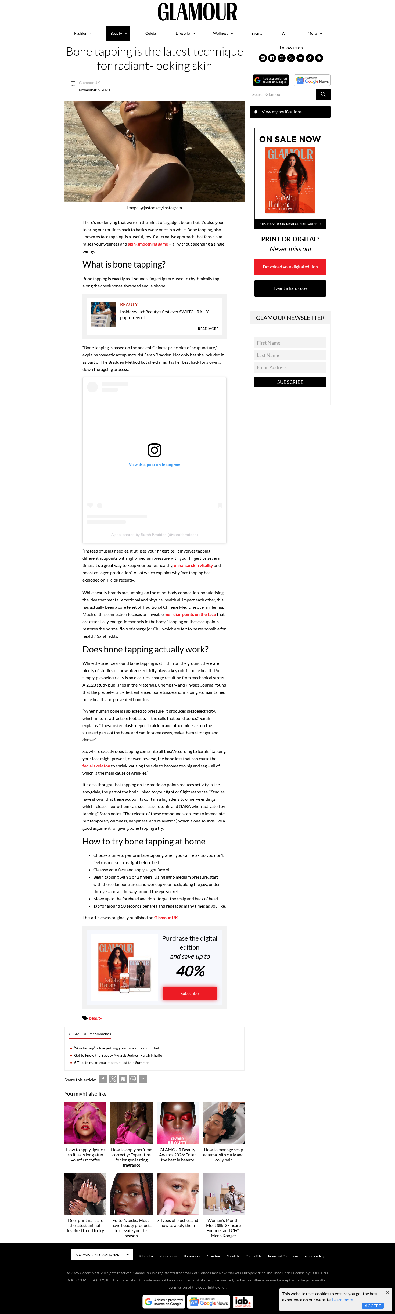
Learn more (342, 1299)
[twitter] (113, 1080)
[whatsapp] (133, 1080)
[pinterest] (123, 1080)
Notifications (168, 1256)
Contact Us (253, 1256)
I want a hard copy (290, 288)
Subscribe (190, 993)
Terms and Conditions (283, 1256)
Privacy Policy (314, 1256)
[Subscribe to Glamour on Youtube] (300, 58)
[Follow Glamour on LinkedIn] (263, 58)
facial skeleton (96, 765)
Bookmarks (192, 1256)
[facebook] (103, 1080)
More (312, 33)
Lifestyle (183, 33)
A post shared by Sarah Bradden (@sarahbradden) (154, 534)
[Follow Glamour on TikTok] (310, 58)
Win (285, 33)
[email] (143, 1080)
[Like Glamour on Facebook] (272, 58)
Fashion (80, 33)
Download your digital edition (290, 266)
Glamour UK (166, 917)
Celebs (151, 33)
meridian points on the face (190, 614)
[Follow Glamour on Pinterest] (319, 58)
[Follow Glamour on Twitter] (291, 58)
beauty (95, 1017)
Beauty (116, 33)
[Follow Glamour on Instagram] (282, 58)
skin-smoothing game (148, 243)
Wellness (220, 33)
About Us (232, 1256)
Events (256, 33)
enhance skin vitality (193, 565)
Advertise (213, 1256)
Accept (373, 1305)
